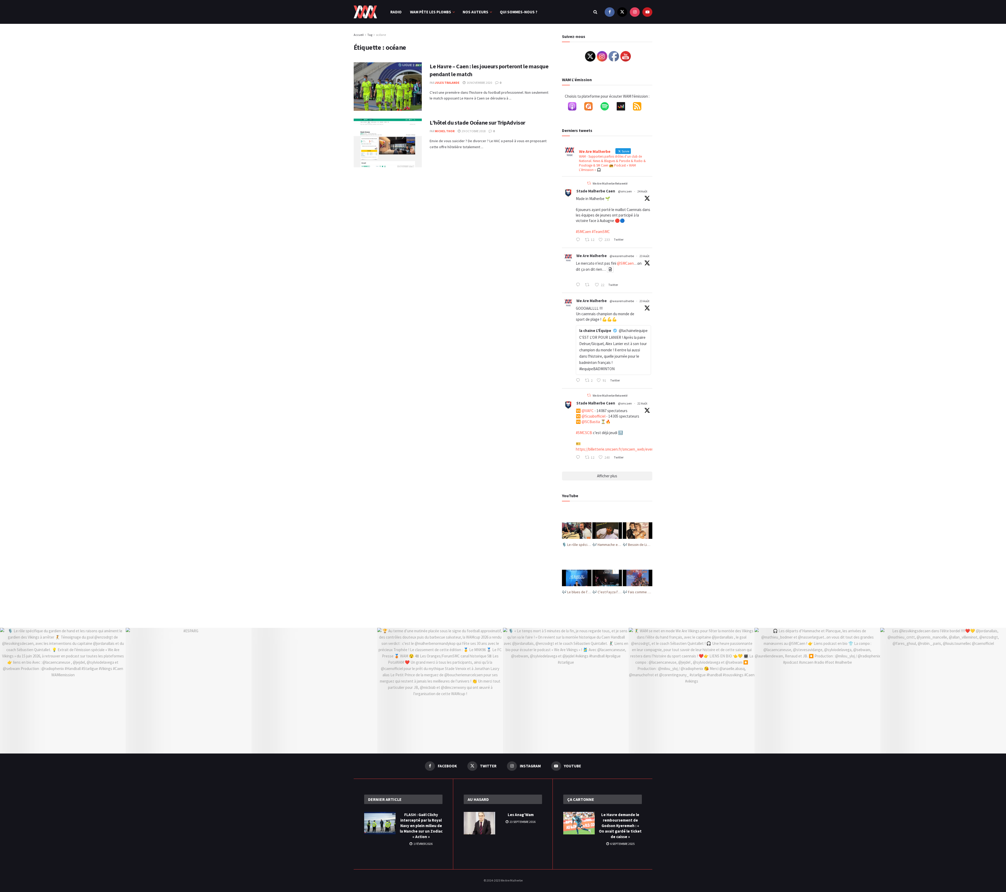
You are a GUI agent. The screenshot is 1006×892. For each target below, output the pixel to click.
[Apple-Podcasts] (575, 107)
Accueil (359, 35)
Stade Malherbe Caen (595, 191)
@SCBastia (591, 421)
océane (381, 35)
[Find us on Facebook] (610, 12)
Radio (396, 11)
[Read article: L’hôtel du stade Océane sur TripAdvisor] (388, 143)
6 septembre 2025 (622, 844)
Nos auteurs (475, 11)
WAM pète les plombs (430, 11)
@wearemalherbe (622, 256)
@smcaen (625, 191)
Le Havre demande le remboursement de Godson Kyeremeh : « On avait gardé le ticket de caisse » (620, 825)
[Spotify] (607, 107)
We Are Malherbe (591, 255)
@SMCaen (625, 263)
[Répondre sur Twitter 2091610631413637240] (579, 285)
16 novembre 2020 (479, 83)
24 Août (642, 191)
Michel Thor (445, 131)
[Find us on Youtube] (647, 12)
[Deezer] (623, 107)
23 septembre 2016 (522, 822)
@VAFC (588, 410)
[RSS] (640, 107)
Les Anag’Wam (521, 814)
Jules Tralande (447, 83)
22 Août (642, 403)
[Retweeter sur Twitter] (589, 183)
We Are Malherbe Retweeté (610, 183)
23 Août (644, 256)
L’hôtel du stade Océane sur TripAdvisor (477, 122)
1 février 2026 (423, 844)
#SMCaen (583, 231)
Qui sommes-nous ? (518, 11)
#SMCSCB (584, 432)
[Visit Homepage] (365, 12)
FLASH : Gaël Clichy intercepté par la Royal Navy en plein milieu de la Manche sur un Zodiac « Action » (421, 825)
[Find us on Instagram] (635, 12)
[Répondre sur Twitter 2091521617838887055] (579, 380)
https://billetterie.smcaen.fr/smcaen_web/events (616, 449)
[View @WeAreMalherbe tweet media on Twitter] (610, 269)
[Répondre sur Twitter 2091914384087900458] (579, 240)
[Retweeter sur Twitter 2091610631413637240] (589, 285)
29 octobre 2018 (473, 131)
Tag (369, 35)
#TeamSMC (601, 231)
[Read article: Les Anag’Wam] (479, 823)
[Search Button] (595, 12)
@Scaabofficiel (593, 416)
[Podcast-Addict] (591, 107)
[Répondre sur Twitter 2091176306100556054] (579, 457)
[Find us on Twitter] (622, 12)
